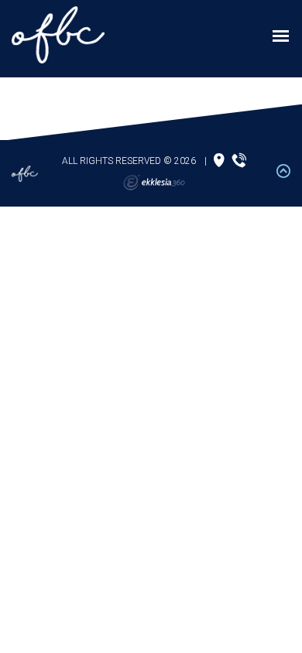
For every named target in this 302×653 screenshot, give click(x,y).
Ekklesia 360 (154, 182)
